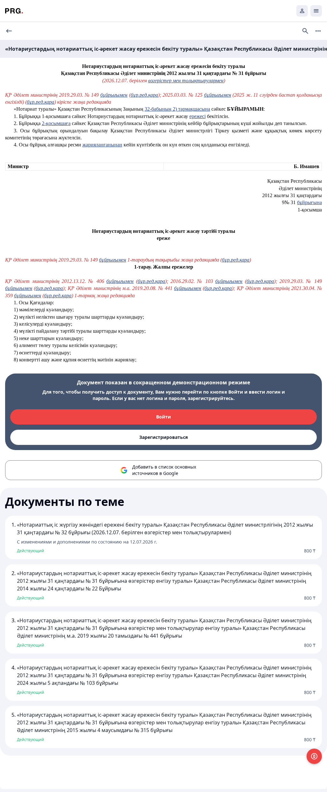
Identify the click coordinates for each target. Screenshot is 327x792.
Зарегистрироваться (163, 437)
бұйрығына (309, 202)
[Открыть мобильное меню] (316, 11)
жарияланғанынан (102, 144)
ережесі (197, 116)
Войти (163, 417)
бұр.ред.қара (144, 95)
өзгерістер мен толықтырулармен (186, 80)
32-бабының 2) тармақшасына (177, 109)
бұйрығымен (113, 95)
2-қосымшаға (56, 123)
